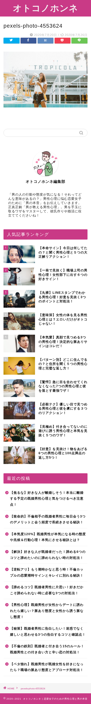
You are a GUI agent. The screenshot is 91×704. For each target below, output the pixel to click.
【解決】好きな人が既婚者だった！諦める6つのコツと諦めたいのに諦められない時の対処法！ (48, 555)
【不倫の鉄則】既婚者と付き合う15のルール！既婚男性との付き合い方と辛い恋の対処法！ (47, 649)
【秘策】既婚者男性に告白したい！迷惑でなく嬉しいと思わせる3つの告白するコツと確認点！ (48, 631)
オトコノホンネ (45, 7)
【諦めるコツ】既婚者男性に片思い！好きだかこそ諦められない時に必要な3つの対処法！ (47, 590)
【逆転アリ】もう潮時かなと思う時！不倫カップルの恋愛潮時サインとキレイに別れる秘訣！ (47, 572)
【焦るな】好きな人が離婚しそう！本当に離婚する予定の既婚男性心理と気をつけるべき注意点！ (47, 498)
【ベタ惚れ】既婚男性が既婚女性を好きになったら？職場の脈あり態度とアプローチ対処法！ (47, 667)
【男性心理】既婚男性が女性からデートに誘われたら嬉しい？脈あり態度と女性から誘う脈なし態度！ (47, 610)
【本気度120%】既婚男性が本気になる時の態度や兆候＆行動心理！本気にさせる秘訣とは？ (48, 537)
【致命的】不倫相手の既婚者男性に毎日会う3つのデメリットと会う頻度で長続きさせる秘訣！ (48, 519)
